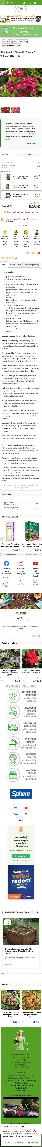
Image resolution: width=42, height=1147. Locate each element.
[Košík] (35, 2)
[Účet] (24, 2)
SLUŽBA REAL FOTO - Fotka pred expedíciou (31, 671)
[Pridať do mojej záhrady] (38, 253)
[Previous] (32, 912)
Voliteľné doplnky (5, 171)
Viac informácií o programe (21, 860)
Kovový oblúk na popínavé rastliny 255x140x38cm (20, 177)
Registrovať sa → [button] (21, 856)
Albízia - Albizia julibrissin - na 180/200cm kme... (31, 1013)
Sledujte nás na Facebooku (21, 1085)
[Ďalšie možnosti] (40, 2)
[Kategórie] (9, 2)
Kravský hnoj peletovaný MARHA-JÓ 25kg (31, 546)
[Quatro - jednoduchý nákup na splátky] (21, 882)
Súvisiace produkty (32, 264)
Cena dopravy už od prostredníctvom (21, 220)
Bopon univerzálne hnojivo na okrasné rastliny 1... (10, 545)
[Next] (37, 912)
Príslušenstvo (15, 264)
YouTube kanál (21, 1088)
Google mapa (21, 1083)
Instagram (21, 1090)
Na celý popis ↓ (32, 143)
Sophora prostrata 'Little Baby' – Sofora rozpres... (11, 1013)
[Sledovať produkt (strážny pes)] (33, 253)
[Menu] (2, 2)
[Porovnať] (27, 253)
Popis (4, 264)
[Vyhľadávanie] (29, 2)
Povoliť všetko (33, 1142)
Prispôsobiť (19, 1142)
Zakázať (7, 1142)
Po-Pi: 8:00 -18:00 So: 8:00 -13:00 (21, 1080)
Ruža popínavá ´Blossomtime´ (10, 671)
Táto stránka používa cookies (14, 1126)
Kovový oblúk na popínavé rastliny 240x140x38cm (20, 186)
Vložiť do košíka (10, 554)
